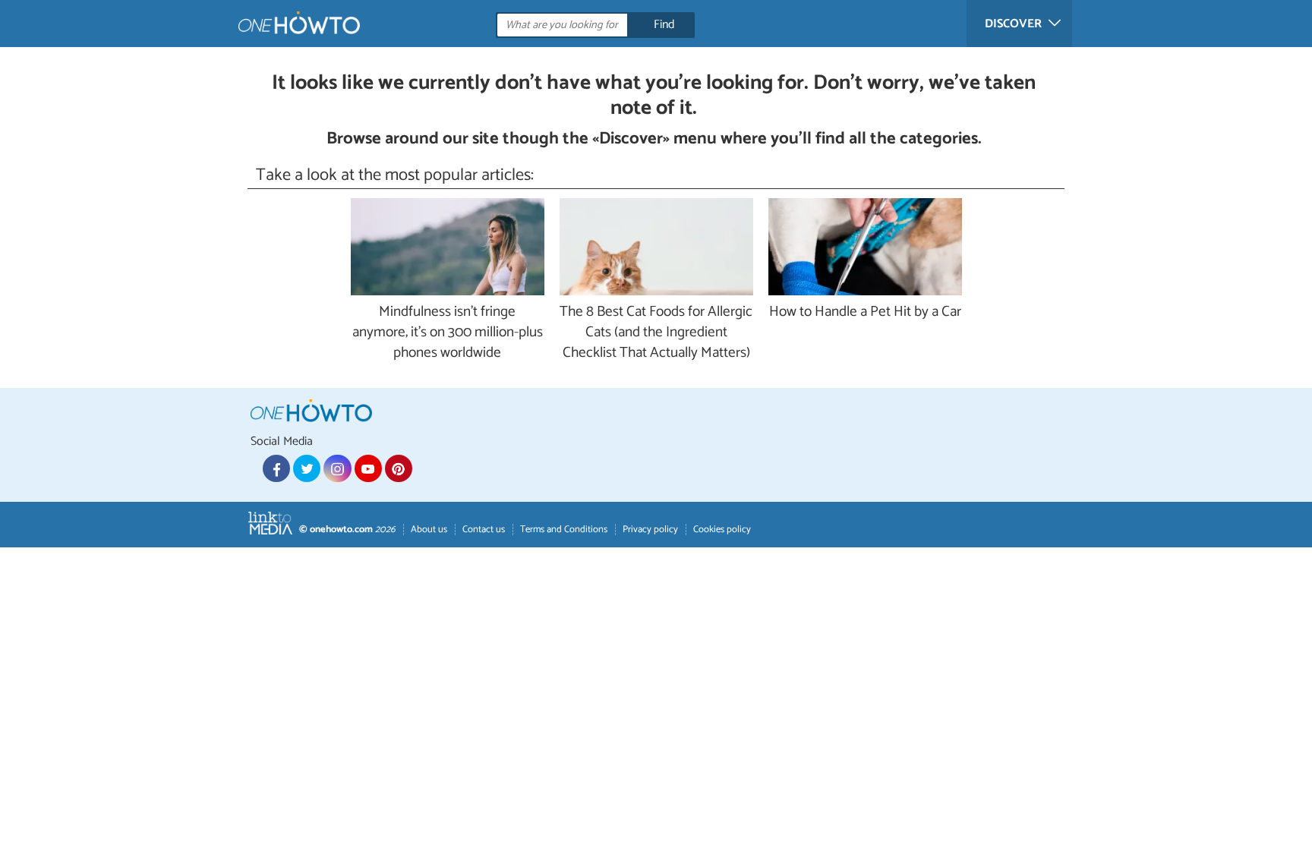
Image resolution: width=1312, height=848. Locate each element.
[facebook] (276, 468)
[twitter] (306, 468)
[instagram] (337, 468)
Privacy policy (650, 529)
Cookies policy (722, 529)
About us (429, 529)
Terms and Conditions (563, 529)
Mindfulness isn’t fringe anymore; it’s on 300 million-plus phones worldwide (447, 333)
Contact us (483, 529)
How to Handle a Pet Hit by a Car (865, 312)
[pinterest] (398, 468)
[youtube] (368, 468)
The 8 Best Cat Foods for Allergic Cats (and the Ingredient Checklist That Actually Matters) (656, 333)
